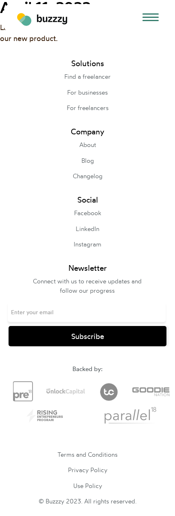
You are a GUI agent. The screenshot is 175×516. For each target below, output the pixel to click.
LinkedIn (87, 229)
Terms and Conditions (87, 454)
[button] (150, 18)
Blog (87, 160)
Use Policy (87, 486)
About (87, 145)
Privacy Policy (87, 470)
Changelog (88, 176)
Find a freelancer (87, 76)
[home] (40, 18)
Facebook (87, 213)
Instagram (87, 244)
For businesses (87, 92)
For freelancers (88, 108)
